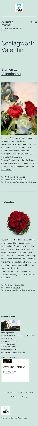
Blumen (18, 290)
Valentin (24, 182)
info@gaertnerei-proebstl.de (13, 352)
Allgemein (16, 179)
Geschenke (26, 290)
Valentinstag (31, 182)
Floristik (23, 179)
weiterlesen (6, 169)
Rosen (18, 182)
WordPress (22, 418)
